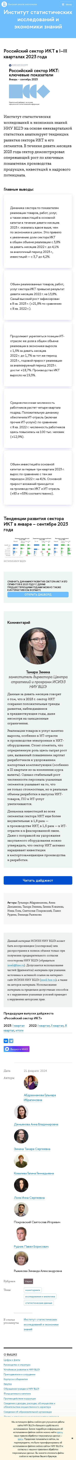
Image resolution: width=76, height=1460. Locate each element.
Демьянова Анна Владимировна (36, 1124)
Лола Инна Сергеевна (29, 1197)
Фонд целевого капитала (17, 1393)
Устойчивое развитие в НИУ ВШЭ (22, 1369)
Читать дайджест (38, 880)
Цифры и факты (12, 1359)
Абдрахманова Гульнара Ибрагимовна (40, 1097)
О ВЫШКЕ (10, 1354)
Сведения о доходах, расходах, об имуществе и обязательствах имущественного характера (29, 1405)
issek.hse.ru (48, 980)
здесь (59, 1432)
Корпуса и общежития (16, 1379)
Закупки (8, 1383)
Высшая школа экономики (22, 4)
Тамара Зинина (38, 671)
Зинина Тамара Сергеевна (32, 1149)
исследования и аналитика (40, 1296)
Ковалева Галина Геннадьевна (34, 1173)
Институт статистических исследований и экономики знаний (38, 19)
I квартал (19, 1025)
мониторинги (32, 1290)
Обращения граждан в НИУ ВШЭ (21, 1388)
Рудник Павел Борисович (31, 1246)
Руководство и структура (17, 1364)
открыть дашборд (38, 594)
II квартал (57, 1025)
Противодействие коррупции (20, 1398)
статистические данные (38, 1303)
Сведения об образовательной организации (28, 1411)
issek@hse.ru (15, 965)
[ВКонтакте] (6, 1041)
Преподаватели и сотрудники (19, 1374)
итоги (19, 1030)
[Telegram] (11, 1041)
